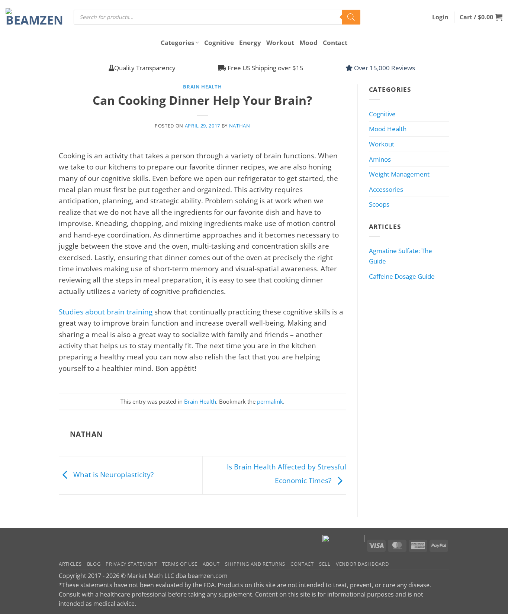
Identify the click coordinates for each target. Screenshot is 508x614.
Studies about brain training (105, 312)
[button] (440, 17)
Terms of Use (179, 563)
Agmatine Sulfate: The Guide (400, 255)
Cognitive (219, 42)
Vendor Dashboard (362, 563)
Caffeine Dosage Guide (402, 276)
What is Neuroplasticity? (112, 474)
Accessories (386, 189)
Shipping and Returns (255, 563)
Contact (335, 42)
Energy (250, 42)
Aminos (380, 159)
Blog (94, 563)
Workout (280, 42)
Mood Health (387, 129)
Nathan (239, 125)
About (211, 563)
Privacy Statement (131, 563)
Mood (308, 42)
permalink (270, 401)
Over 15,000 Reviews (384, 68)
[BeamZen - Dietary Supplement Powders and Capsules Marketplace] (34, 17)
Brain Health (202, 86)
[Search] (351, 17)
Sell (325, 563)
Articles (70, 563)
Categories (177, 42)
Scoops (379, 204)
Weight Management (399, 174)
